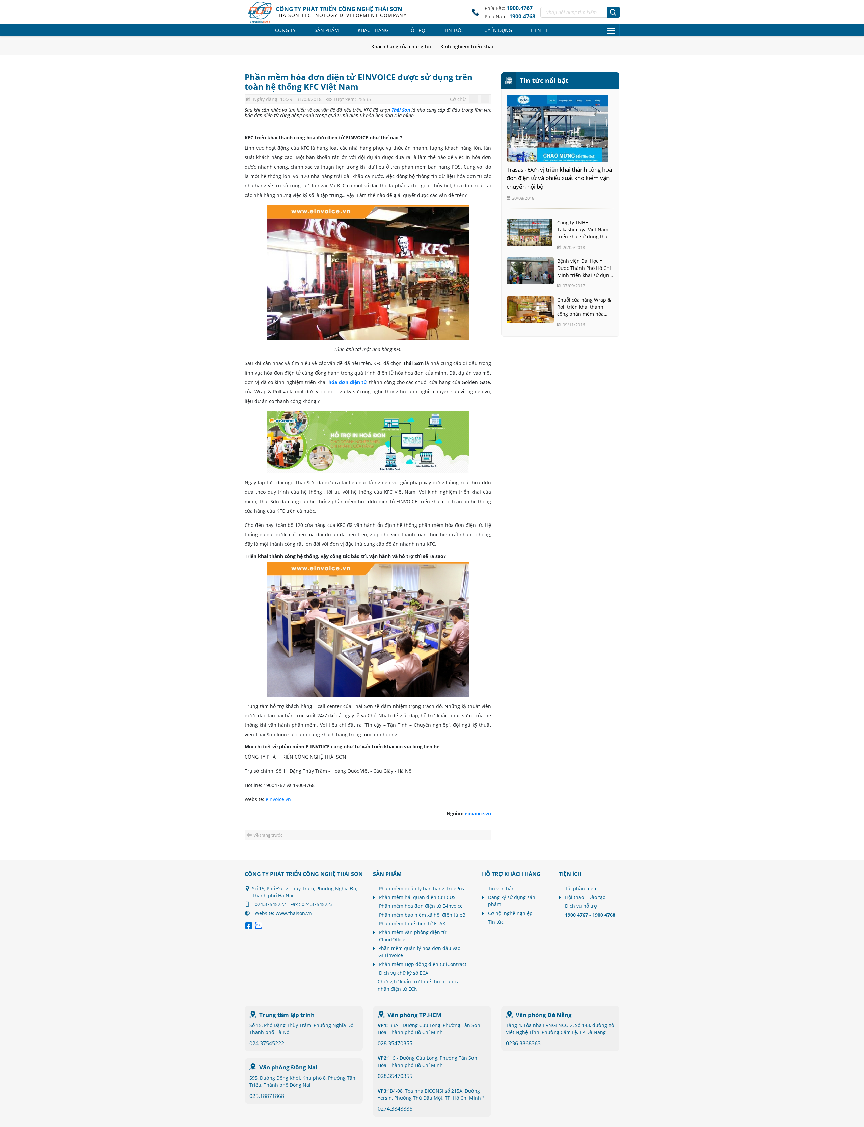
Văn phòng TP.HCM (414, 1015)
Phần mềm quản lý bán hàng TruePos (421, 888)
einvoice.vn (278, 799)
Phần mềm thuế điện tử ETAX (412, 923)
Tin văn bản (501, 888)
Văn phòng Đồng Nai (288, 1067)
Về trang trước (267, 835)
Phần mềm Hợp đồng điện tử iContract (422, 964)
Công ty (285, 30)
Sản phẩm (327, 30)
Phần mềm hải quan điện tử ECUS (417, 897)
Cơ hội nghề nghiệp (510, 913)
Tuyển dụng (497, 30)
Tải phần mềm (581, 888)
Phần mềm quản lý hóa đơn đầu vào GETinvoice (419, 951)
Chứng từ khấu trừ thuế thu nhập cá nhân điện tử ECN (419, 985)
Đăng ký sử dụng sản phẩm (511, 900)
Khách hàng (373, 30)
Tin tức (453, 30)
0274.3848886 (395, 1108)
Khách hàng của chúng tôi (401, 46)
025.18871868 (266, 1096)
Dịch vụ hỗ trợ (581, 906)
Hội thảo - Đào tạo (585, 897)
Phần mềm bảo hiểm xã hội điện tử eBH (424, 915)
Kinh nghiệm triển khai (466, 46)
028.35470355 (395, 1043)
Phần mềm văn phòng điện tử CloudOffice (412, 936)
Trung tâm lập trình (287, 1015)
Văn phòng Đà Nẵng (544, 1015)
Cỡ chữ (458, 99)
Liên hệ (539, 30)
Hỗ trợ (416, 30)
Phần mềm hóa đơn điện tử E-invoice (421, 906)
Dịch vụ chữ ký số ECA (403, 973)
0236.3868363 (523, 1043)
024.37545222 (266, 1043)
